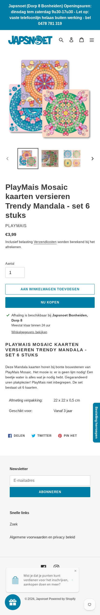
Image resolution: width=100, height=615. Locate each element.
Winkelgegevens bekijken (29, 332)
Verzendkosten (45, 242)
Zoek (14, 524)
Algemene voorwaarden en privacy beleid (42, 537)
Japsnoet (42, 599)
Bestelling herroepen (97, 423)
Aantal (9, 263)
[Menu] (92, 39)
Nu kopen (50, 302)
